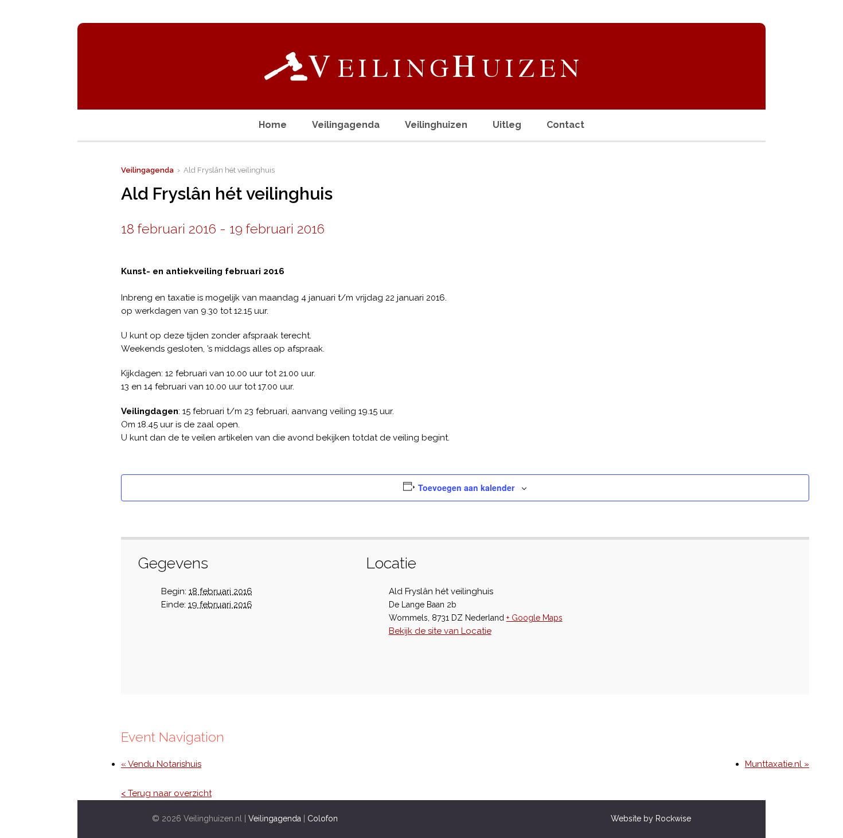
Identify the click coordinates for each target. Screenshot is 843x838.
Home (273, 124)
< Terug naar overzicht (166, 793)
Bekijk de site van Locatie (440, 631)
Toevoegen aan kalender (466, 487)
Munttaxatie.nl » (777, 764)
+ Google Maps (534, 617)
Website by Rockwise (651, 818)
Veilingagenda (346, 124)
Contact (565, 124)
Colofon (322, 818)
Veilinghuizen (436, 124)
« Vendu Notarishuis (161, 764)
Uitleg (507, 124)
